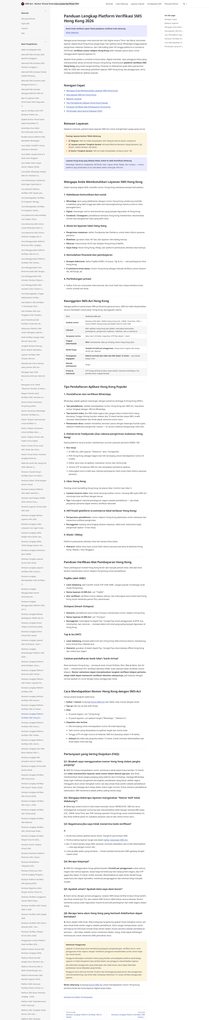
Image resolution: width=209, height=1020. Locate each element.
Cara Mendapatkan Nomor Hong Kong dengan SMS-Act (174, 42)
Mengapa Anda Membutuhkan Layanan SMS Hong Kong (174, 27)
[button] (33, 12)
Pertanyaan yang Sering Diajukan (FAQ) (174, 46)
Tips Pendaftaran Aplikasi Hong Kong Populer (174, 35)
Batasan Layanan (171, 23)
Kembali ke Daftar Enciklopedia (78, 997)
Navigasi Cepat (171, 19)
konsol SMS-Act (98, 702)
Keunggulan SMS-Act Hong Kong (174, 31)
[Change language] (185, 4)
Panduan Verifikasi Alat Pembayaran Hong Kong (174, 39)
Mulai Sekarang (72, 32)
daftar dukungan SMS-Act (116, 840)
